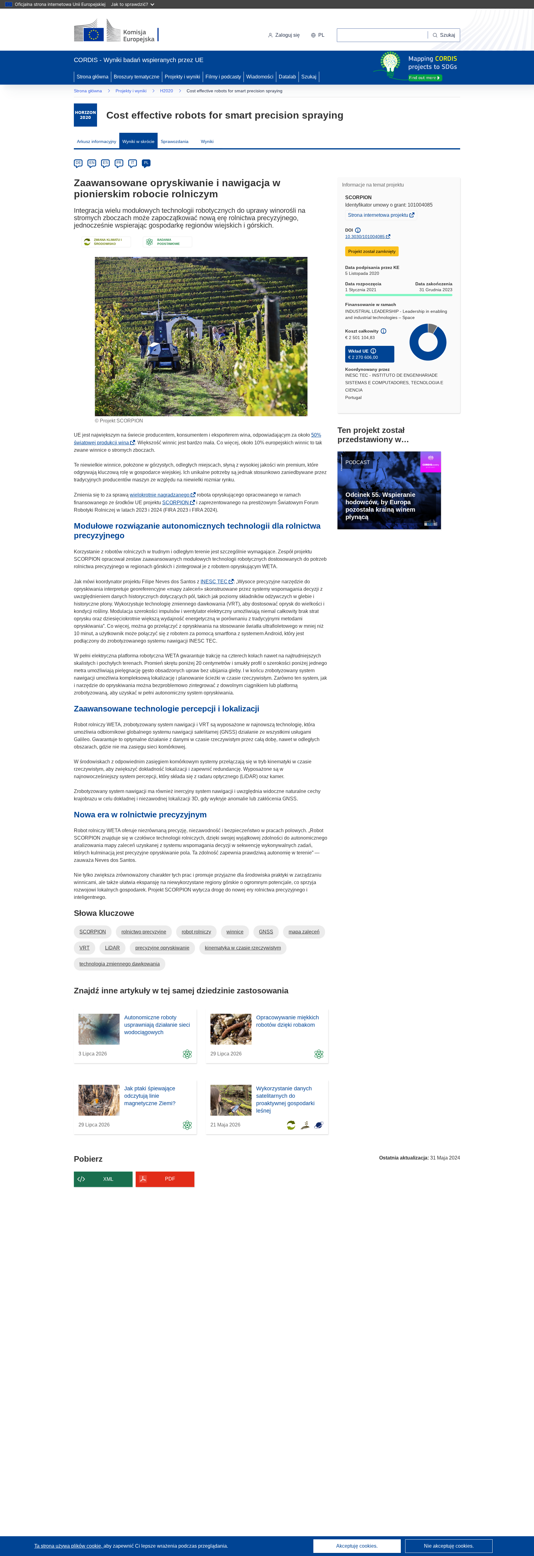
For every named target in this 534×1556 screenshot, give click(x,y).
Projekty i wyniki (182, 76)
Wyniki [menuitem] (207, 141)
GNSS (266, 931)
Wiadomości (259, 76)
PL (146, 163)
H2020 (166, 90)
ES (105, 163)
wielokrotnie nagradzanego (161, 494)
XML (108, 1179)
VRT (84, 947)
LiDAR (112, 947)
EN (92, 163)
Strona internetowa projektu (378, 216)
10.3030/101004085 (365, 236)
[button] (317, 35)
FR (119, 163)
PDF (170, 1178)
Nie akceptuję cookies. (449, 1546)
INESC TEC (216, 581)
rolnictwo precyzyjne (143, 931)
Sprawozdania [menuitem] (175, 141)
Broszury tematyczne (136, 76)
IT (132, 163)
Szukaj (308, 76)
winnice (235, 931)
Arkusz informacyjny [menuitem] (96, 141)
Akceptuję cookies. (357, 1546)
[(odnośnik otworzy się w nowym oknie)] (124, 31)
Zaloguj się (287, 35)
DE (78, 163)
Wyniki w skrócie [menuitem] (138, 141)
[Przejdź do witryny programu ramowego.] (85, 115)
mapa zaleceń (304, 931)
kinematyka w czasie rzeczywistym (243, 947)
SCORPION (177, 502)
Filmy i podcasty (223, 76)
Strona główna (92, 76)
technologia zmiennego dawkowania (119, 964)
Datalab (287, 76)
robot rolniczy (196, 931)
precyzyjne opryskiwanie (162, 947)
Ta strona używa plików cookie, (69, 1546)
